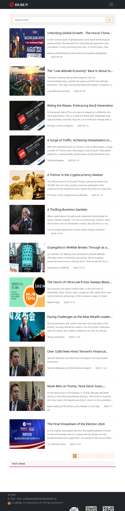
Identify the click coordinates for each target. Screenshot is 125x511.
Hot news (18, 463)
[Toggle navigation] (111, 4)
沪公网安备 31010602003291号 (26, 502)
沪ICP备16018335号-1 (53, 502)
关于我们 (12, 494)
